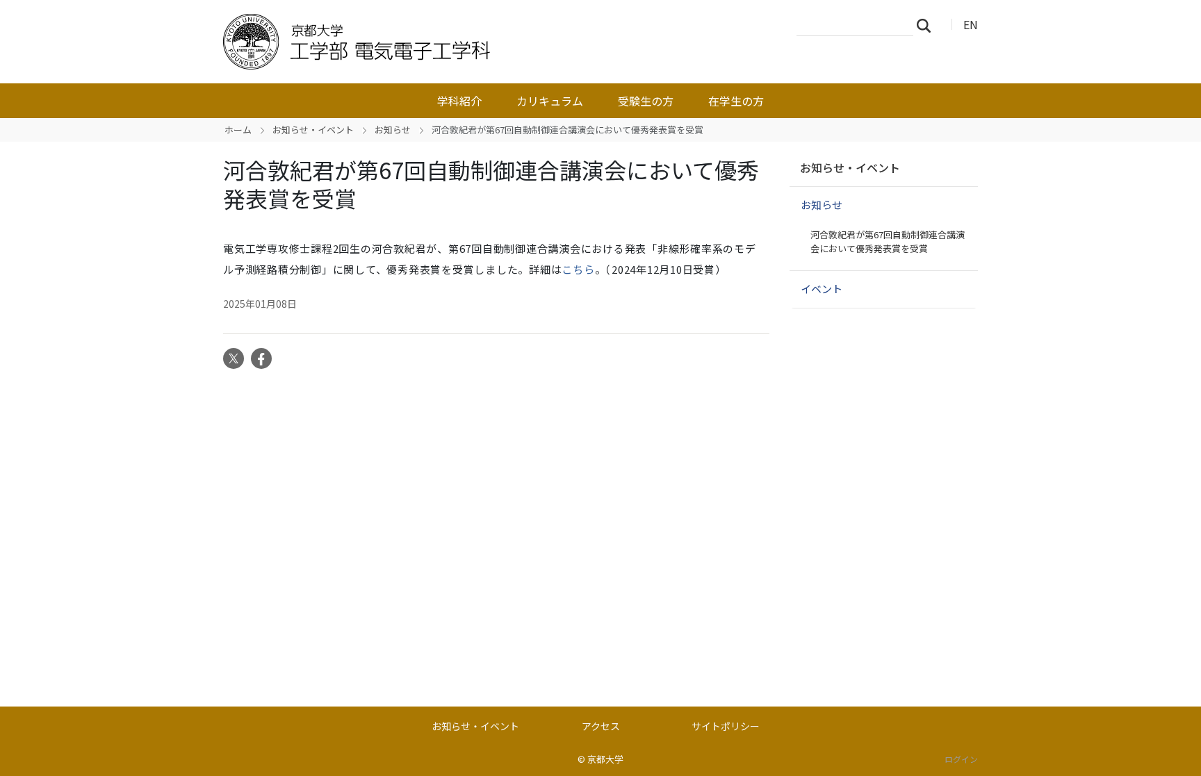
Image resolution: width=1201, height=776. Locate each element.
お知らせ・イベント (313, 129)
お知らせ (393, 129)
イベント (821, 288)
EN (970, 24)
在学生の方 (736, 100)
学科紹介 (459, 100)
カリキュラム (549, 100)
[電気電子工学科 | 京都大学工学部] (445, 41)
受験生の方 (645, 100)
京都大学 (605, 759)
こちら (578, 269)
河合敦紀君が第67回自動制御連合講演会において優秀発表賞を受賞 (887, 241)
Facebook (261, 358)
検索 (927, 25)
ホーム (238, 129)
